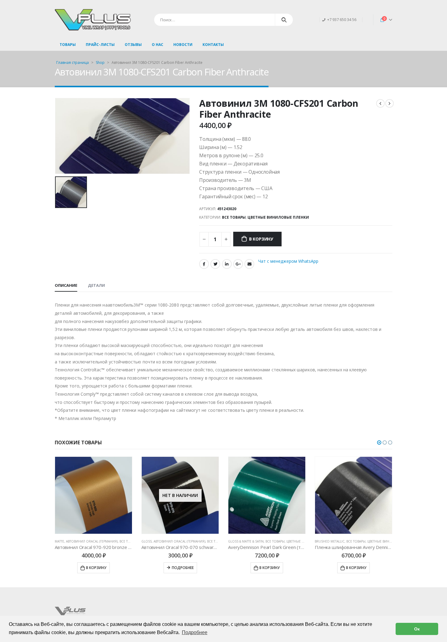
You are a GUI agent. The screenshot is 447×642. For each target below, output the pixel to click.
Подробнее (102, 567)
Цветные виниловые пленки (278, 217)
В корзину (261, 239)
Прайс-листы (100, 44)
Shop (100, 62)
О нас (157, 44)
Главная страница (72, 62)
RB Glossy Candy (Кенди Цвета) (346, 541)
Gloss (66, 541)
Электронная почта (249, 264)
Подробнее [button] (194, 632)
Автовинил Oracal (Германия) (99, 541)
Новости (182, 44)
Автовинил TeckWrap (392, 541)
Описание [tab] (66, 285)
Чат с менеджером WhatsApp (288, 261)
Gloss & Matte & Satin (165, 541)
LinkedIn (227, 264)
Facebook (204, 264)
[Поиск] (284, 20)
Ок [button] (417, 628)
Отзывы (133, 44)
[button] (379, 442)
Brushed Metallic (249, 541)
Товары (68, 44)
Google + (238, 264)
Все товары (234, 217)
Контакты (213, 44)
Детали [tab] (96, 285)
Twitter (215, 264)
